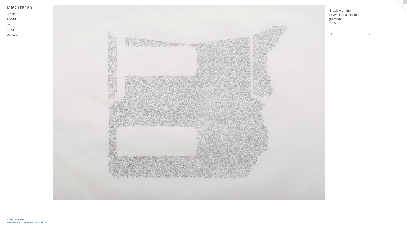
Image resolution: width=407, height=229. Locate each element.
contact (12, 34)
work (11, 14)
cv (8, 24)
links (10, 29)
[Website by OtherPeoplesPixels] (398, 8)
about (11, 19)
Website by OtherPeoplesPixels (26, 222)
